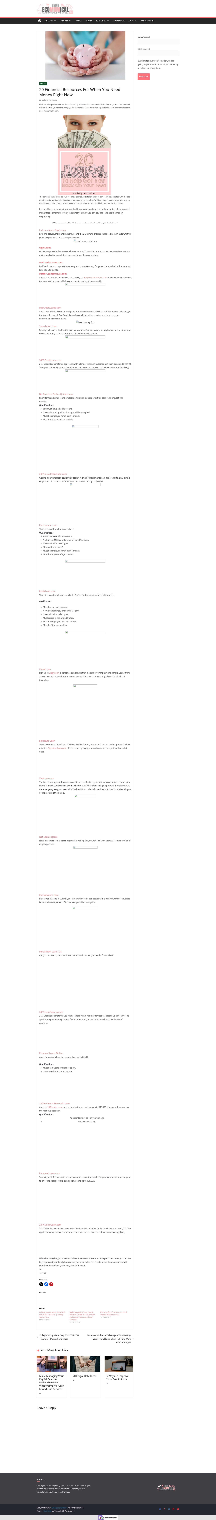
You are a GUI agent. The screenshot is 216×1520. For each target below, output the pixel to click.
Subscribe (143, 76)
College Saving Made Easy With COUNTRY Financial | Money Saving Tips (52, 1314)
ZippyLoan (54, 672)
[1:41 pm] (40, 100)
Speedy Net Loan (48, 326)
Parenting (101, 21)
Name (144, 37)
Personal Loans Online (51, 1053)
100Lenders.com (55, 1107)
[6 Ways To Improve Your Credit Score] (119, 1357)
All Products (147, 21)
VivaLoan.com (46, 778)
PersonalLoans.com (49, 1173)
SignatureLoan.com (57, 748)
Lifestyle (64, 21)
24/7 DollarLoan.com (50, 1224)
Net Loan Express (48, 836)
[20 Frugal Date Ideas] (85, 1357)
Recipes (78, 21)
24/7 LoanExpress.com (51, 1012)
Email (144, 49)
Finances (49, 21)
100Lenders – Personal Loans (54, 1103)
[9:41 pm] (74, 1380)
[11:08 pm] (40, 1393)
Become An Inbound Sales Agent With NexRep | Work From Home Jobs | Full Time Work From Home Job (109, 1339)
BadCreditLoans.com (50, 262)
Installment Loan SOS (50, 951)
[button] (54, 21)
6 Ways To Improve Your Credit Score (117, 1377)
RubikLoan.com (47, 591)
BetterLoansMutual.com (95, 277)
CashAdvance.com (48, 894)
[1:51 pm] (107, 1383)
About (131, 21)
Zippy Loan (45, 669)
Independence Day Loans (52, 230)
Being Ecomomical (50, 100)
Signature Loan (47, 740)
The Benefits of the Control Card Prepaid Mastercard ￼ (113, 1313)
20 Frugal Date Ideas (84, 1376)
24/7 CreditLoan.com (50, 360)
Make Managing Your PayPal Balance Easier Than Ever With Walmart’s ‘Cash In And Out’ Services (82, 1316)
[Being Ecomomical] (40, 21)
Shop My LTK (118, 21)
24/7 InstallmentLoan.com (53, 473)
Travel (89, 21)
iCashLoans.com (47, 525)
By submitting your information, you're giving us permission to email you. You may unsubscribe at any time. (158, 64)
